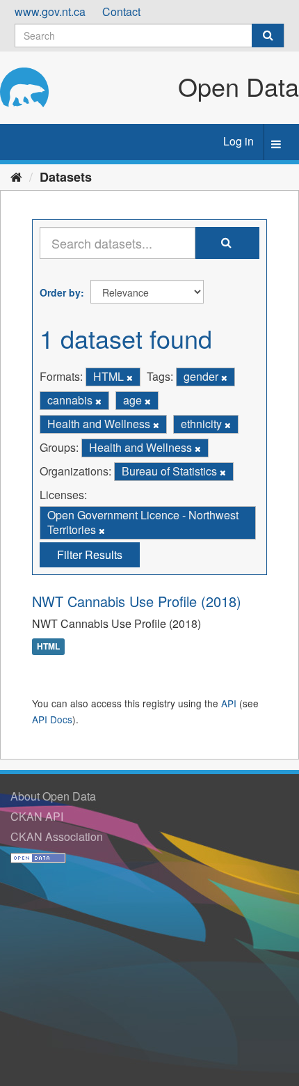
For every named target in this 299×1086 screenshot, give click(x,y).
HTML (48, 646)
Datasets (66, 177)
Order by (60, 292)
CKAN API (36, 816)
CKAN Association (56, 836)
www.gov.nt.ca (50, 11)
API (228, 703)
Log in (238, 141)
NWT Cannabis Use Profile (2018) (136, 601)
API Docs (52, 719)
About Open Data (53, 796)
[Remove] (130, 377)
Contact (121, 11)
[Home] (16, 176)
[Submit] (268, 35)
